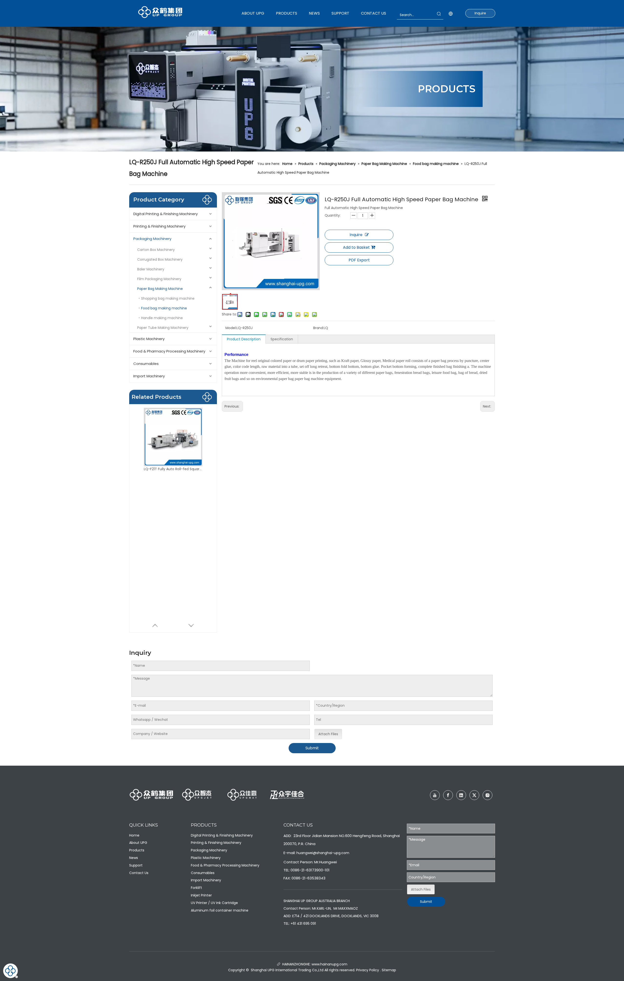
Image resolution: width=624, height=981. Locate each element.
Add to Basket (356, 247)
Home (134, 835)
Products (136, 850)
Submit (312, 748)
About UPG (138, 842)
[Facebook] (448, 795)
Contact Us (138, 872)
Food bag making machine (164, 308)
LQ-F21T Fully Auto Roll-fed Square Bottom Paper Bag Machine (173, 469)
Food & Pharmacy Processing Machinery (169, 351)
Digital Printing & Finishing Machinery (165, 213)
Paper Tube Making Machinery (162, 327)
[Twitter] (474, 795)
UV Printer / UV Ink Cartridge (214, 902)
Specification (282, 339)
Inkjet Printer (201, 895)
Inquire (480, 13)
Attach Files (328, 734)
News (133, 857)
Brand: (318, 327)
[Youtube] (435, 795)
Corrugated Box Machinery (160, 259)
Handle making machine (162, 317)
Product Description (244, 339)
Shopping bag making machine (168, 298)
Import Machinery (149, 376)
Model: (230, 327)
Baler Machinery (150, 269)
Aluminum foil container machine (219, 910)
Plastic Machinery (149, 338)
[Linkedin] (461, 795)
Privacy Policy (367, 970)
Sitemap (389, 970)
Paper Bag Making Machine (160, 288)
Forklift (196, 887)
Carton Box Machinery (156, 249)
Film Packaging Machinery (159, 278)
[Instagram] (487, 795)
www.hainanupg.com (329, 964)
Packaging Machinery (152, 238)
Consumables (146, 363)
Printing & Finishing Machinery (159, 226)
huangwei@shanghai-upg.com (322, 852)
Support (136, 865)
